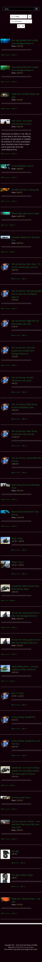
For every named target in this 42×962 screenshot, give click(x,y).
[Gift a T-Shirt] (5, 696)
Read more (5, 225)
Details (15, 55)
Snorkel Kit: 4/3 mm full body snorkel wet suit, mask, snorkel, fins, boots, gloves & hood (25, 770)
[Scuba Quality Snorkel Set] (5, 720)
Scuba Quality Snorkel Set (24, 717)
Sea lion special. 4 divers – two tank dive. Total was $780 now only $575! (26, 824)
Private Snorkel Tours (21, 797)
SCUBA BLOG (19, 947)
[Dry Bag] (5, 854)
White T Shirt (17, 562)
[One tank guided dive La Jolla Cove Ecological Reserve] (5, 41)
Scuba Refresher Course (22, 166)
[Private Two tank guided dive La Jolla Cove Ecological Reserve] (5, 641)
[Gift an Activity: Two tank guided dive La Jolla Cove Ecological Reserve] (5, 350)
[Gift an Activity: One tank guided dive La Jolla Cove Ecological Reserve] (5, 293)
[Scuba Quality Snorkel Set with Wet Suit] (5, 743)
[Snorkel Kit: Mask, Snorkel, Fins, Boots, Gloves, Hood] (5, 587)
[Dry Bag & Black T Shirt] (5, 878)
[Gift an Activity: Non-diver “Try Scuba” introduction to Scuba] (5, 267)
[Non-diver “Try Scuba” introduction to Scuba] (5, 121)
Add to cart (5, 600)
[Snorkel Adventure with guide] (5, 189)
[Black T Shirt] (5, 540)
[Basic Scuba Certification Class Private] (5, 511)
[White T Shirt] (5, 564)
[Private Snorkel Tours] (5, 797)
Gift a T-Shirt (18, 693)
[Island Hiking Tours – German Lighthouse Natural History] (5, 668)
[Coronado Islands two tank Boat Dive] (5, 237)
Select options (6, 55)
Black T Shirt (17, 538)
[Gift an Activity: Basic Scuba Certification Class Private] (5, 434)
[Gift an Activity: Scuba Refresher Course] (5, 460)
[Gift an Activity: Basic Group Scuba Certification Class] (5, 407)
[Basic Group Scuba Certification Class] (5, 484)
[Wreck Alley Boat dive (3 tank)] (5, 213)
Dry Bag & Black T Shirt (22, 875)
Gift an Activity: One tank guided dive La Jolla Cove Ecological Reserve (26, 294)
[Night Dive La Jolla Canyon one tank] (5, 94)
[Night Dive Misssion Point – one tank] (5, 899)
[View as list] (23, 26)
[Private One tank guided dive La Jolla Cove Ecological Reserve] (5, 614)
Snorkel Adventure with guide (25, 189)
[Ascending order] (30, 17)
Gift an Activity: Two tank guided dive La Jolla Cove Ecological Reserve (23, 350)
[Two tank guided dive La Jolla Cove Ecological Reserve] (5, 68)
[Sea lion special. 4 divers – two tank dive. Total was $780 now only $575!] (5, 822)
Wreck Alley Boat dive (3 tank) (25, 213)
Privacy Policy (29, 947)
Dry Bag (15, 851)
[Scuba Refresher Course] (5, 166)
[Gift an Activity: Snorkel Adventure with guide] (5, 380)
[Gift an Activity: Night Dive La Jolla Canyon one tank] (5, 323)
